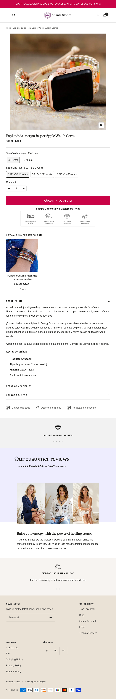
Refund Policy (13, 671)
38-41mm (13, 160)
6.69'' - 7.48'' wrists (67, 174)
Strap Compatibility (19, 386)
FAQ (8, 653)
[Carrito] (104, 15)
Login (82, 627)
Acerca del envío (16, 395)
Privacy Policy (13, 665)
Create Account (87, 621)
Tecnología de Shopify (34, 681)
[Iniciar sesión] (98, 15)
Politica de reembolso (84, 407)
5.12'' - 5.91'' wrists (18, 174)
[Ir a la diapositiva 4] (62, 441)
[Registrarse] (51, 617)
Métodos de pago (20, 407)
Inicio (8, 28)
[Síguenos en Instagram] (55, 651)
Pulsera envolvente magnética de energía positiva (22, 277)
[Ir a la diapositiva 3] (59, 441)
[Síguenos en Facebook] (47, 651)
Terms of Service (88, 633)
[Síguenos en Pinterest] (63, 651)
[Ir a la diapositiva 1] (53, 441)
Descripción (14, 301)
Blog (81, 615)
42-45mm (27, 160)
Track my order (87, 609)
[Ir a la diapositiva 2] (56, 441)
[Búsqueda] (13, 15)
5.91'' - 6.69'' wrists (42, 174)
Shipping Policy (14, 659)
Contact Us (12, 647)
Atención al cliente (51, 407)
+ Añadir (22, 289)
